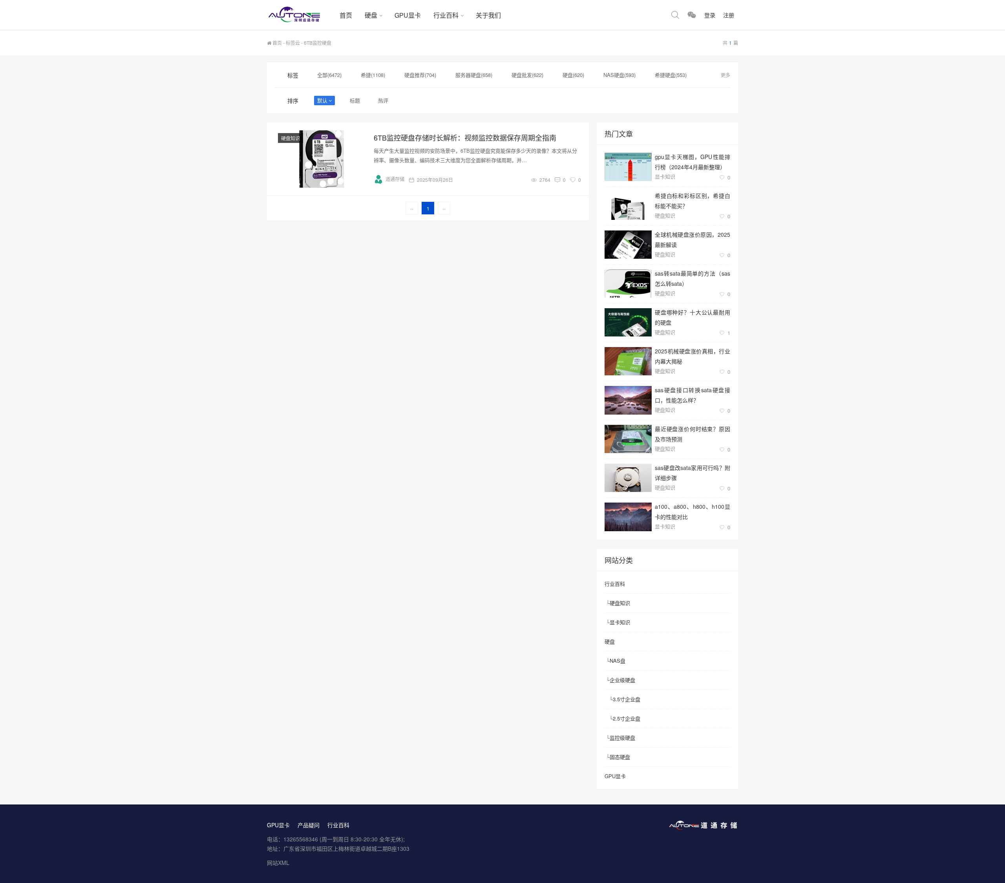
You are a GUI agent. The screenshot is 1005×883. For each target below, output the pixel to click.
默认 (322, 100)
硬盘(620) (573, 75)
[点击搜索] (675, 15)
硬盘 (371, 15)
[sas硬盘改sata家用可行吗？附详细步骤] (628, 478)
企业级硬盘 (622, 680)
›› (444, 208)
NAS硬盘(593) (619, 75)
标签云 (293, 42)
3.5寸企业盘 (626, 699)
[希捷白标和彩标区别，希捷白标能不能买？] (628, 206)
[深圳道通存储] (300, 15)
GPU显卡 (408, 15)
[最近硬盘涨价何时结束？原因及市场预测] (628, 439)
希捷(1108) (373, 75)
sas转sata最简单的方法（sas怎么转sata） (692, 278)
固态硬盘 (620, 757)
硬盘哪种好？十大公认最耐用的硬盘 (692, 317)
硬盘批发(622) (527, 75)
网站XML (278, 863)
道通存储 (395, 179)
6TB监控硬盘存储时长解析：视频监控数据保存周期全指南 (465, 137)
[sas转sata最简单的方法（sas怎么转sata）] (628, 283)
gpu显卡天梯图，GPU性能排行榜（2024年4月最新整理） (692, 161)
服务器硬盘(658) (473, 75)
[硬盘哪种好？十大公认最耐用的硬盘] (628, 322)
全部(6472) (329, 75)
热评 (383, 100)
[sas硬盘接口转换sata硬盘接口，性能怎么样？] (628, 400)
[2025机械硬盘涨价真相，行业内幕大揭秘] (628, 361)
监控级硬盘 (622, 737)
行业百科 (446, 15)
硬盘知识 (290, 138)
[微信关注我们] (691, 15)
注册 (728, 15)
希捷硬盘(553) (671, 75)
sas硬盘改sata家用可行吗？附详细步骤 (692, 472)
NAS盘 (617, 660)
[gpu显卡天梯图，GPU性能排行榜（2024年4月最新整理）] (628, 167)
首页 (346, 15)
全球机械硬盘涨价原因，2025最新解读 (692, 239)
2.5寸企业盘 (626, 718)
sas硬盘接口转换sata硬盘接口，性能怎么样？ (692, 395)
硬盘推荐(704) (420, 75)
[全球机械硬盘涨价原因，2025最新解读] (628, 244)
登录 (709, 15)
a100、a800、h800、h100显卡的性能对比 (692, 511)
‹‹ (411, 208)
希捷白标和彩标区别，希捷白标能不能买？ (692, 200)
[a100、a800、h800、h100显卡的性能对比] (628, 517)
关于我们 (488, 15)
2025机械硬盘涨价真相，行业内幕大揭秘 (692, 356)
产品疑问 (309, 825)
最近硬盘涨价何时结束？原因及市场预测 (692, 433)
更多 (725, 74)
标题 (355, 100)
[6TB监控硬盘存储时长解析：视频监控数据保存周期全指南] (322, 159)
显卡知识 (665, 176)
